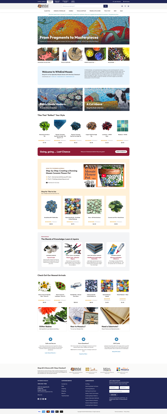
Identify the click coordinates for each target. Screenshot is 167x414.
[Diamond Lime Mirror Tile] (44, 125)
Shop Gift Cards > (116, 351)
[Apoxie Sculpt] (51, 254)
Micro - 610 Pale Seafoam (94, 217)
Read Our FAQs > (83, 354)
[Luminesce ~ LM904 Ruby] (107, 125)
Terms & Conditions (119, 411)
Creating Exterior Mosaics (91, 405)
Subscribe (113, 394)
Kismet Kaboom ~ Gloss (122, 294)
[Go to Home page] (43, 6)
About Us (40, 395)
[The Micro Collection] (48, 54)
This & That (107, 11)
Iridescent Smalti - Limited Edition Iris (91, 295)
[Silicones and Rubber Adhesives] (116, 254)
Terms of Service (123, 399)
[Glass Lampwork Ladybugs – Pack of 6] (60, 285)
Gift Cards (127, 1)
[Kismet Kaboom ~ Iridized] (107, 285)
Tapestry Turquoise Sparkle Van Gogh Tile (75, 135)
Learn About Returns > (50, 353)
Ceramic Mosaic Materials (91, 403)
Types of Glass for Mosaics (91, 400)
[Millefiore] (118, 54)
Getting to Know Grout (90, 391)
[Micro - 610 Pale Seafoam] (94, 206)
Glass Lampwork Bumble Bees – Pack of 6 (44, 295)
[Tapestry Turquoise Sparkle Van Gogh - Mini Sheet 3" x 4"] (60, 125)
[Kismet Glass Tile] (95, 54)
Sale (121, 11)
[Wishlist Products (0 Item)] (125, 6)
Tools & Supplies (81, 11)
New (115, 11)
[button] (50, 1)
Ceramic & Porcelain (59, 11)
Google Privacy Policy (113, 399)
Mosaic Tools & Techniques (91, 393)
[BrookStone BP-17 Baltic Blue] (51, 206)
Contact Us (64, 384)
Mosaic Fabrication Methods (92, 398)
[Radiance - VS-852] (123, 125)
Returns (63, 393)
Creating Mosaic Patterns (91, 395)
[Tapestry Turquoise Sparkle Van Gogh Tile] (76, 125)
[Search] (105, 6)
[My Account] (122, 6)
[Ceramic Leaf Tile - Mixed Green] (116, 206)
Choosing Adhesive (90, 388)
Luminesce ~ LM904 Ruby (107, 135)
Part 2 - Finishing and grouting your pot (58, 179)
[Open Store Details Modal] (44, 1)
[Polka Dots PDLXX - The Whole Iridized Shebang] (73, 206)
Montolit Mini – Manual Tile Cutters (75, 295)
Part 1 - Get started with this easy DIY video (59, 177)
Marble (71, 11)
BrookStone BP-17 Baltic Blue (51, 217)
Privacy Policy (126, 411)
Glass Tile (47, 11)
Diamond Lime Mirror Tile (44, 135)
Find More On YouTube (53, 182)
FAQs (62, 386)
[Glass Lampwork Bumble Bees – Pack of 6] (44, 285)
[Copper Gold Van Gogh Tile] (91, 125)
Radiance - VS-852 (122, 134)
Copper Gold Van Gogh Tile (91, 135)
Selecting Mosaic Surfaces (91, 386)
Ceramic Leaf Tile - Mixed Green (116, 217)
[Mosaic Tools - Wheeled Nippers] (72, 254)
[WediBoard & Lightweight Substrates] (94, 254)
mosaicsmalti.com (61, 76)
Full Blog (87, 384)
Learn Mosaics (117, 1)
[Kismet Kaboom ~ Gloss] (123, 285)
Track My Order (65, 395)
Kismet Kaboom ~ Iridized (107, 295)
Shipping (63, 391)
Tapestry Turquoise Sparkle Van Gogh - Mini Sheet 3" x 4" (60, 136)
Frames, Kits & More (95, 11)
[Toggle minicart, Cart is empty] (128, 6)
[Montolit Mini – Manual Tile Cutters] (76, 285)
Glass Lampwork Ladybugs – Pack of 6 (60, 295)
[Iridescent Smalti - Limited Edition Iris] (91, 285)
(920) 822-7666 (42, 384)
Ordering (63, 388)
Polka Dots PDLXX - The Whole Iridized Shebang (72, 218)
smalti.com (54, 76)
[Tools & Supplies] (72, 54)
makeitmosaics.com (70, 76)
